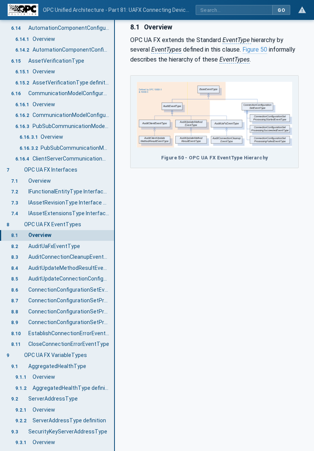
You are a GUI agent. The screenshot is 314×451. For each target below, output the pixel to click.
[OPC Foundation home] (23, 10)
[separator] (115, 235)
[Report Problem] (302, 10)
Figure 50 (254, 49)
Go (281, 10)
